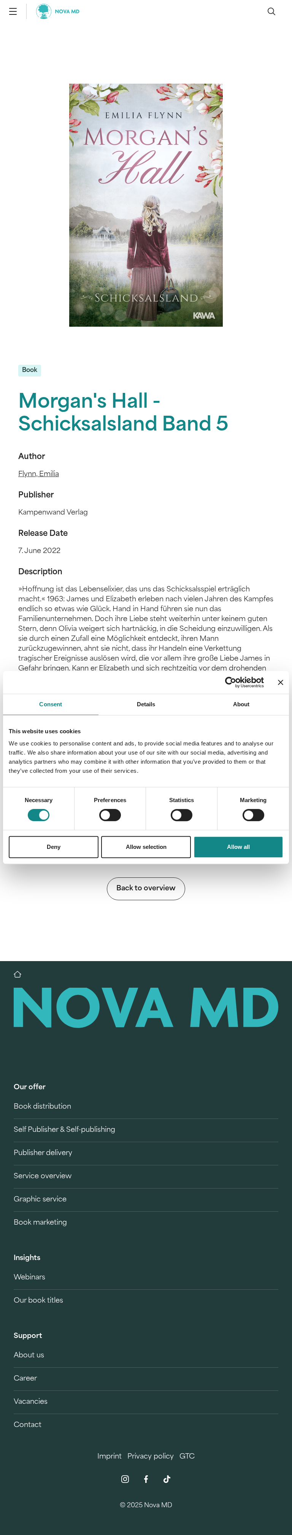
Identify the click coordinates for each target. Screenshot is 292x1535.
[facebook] (146, 1479)
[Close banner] (280, 682)
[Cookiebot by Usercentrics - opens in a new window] (230, 682)
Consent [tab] (50, 704)
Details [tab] (146, 704)
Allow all (238, 847)
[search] (271, 11)
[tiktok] (167, 1479)
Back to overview (146, 888)
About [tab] (241, 704)
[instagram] (125, 1479)
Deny (53, 847)
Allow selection (146, 847)
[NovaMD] (21, 974)
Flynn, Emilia (38, 474)
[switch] (110, 815)
